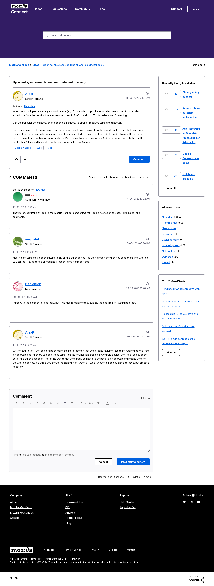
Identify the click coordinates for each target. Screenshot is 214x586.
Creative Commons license (127, 562)
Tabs (49, 148)
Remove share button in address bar (191, 113)
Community (82, 9)
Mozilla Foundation (22, 512)
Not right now (169, 251)
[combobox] (107, 35)
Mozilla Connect (19, 9)
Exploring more (170, 239)
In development (171, 245)
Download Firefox (76, 502)
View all (171, 188)
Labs (101, 9)
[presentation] (16, 403)
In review (167, 234)
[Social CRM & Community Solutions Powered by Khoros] (196, 578)
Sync (39, 148)
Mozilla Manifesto (21, 507)
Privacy (95, 550)
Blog (68, 523)
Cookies (113, 550)
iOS (67, 507)
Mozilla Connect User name (190, 158)
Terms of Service (73, 550)
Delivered (167, 256)
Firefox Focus (73, 517)
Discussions (59, 9)
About (14, 502)
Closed (166, 262)
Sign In (196, 9)
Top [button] (15, 577)
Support (176, 9)
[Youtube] (198, 502)
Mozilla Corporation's (25, 559)
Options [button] (198, 64)
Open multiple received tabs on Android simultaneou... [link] (73, 64)
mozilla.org (49, 550)
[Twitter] (184, 502)
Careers (14, 517)
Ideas (38, 9)
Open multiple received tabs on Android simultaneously (49, 82)
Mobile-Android (23, 148)
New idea (29, 106)
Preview (145, 398)
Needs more (169, 228)
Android (70, 512)
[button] (17, 159)
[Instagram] (191, 502)
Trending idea (170, 222)
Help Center (127, 502)
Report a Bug (128, 507)
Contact (131, 550)
